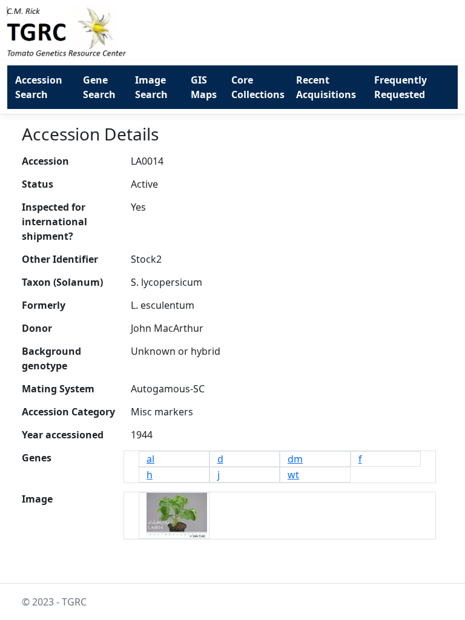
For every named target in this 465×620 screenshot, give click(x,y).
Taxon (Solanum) (62, 282)
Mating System (58, 388)
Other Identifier (60, 259)
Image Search (151, 87)
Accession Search (38, 87)
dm (295, 459)
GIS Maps (204, 87)
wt (293, 474)
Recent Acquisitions (326, 87)
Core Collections (258, 87)
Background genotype (51, 358)
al (150, 459)
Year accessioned (63, 434)
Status (37, 184)
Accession (45, 161)
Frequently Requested (400, 87)
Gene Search (99, 87)
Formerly (43, 305)
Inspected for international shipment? (54, 221)
